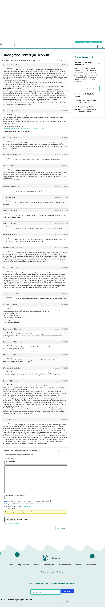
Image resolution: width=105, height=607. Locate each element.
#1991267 (65, 381)
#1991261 (65, 294)
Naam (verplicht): (9, 461)
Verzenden (61, 528)
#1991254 (65, 186)
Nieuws (35, 565)
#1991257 (65, 223)
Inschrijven (67, 591)
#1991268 (65, 420)
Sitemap (78, 565)
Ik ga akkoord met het (18, 506)
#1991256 (65, 210)
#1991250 (65, 111)
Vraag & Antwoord (23, 565)
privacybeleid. (25, 506)
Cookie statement (90, 565)
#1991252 (65, 154)
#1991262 (65, 305)
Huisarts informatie (64, 565)
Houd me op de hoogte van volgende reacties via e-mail (28, 501)
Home (11, 565)
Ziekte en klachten (48, 565)
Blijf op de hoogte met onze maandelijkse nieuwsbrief (26, 504)
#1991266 (65, 368)
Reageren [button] (58, 65)
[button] (96, 46)
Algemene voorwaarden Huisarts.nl (52, 572)
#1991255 (65, 197)
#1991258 (65, 234)
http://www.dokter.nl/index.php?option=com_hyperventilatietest (23, 128)
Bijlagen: (7, 516)
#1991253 (65, 166)
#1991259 (65, 247)
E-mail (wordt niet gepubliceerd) (14, 495)
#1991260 (65, 268)
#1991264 (65, 342)
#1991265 (65, 355)
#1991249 (65, 65)
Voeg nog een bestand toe (13, 523)
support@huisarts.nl (67, 602)
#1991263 (65, 329)
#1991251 (65, 138)
